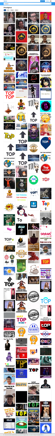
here (42, 434)
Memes (16, 10)
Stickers (12, 10)
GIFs (8, 10)
